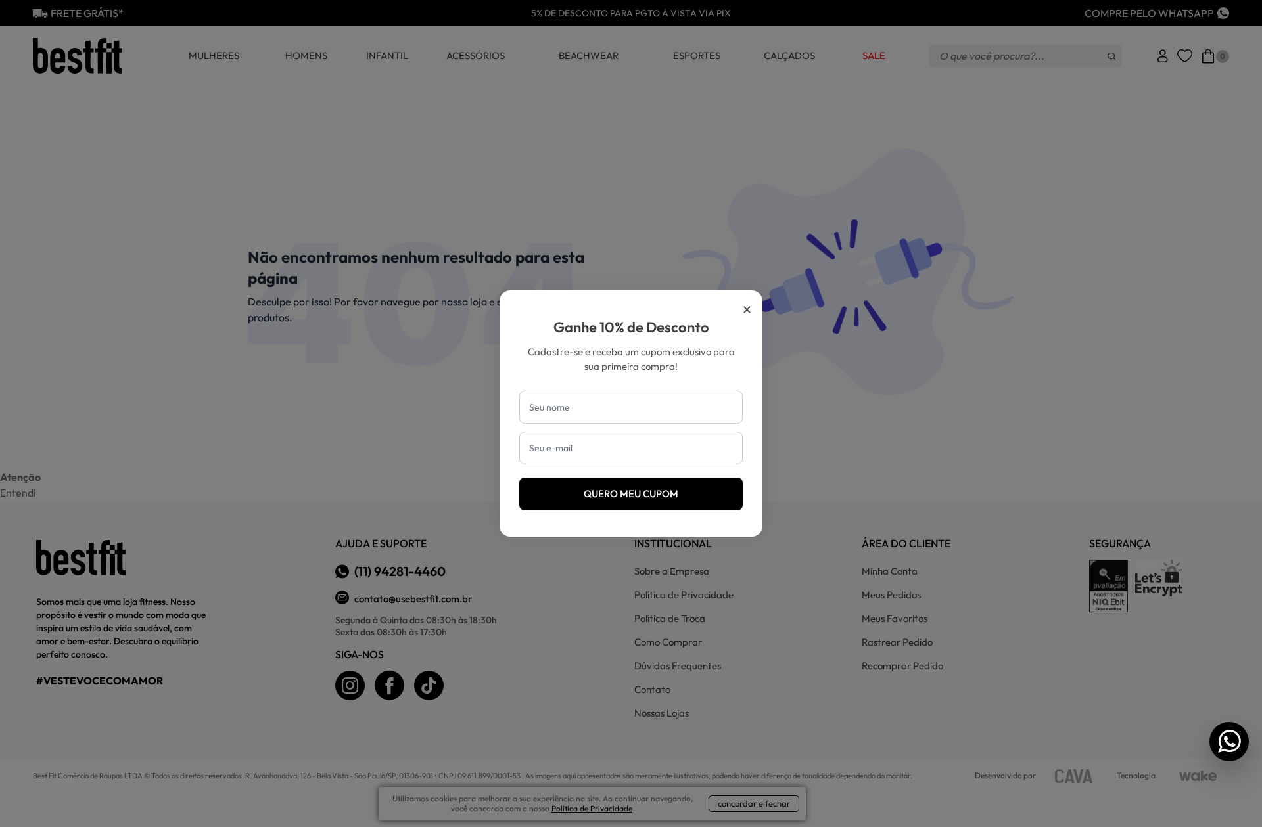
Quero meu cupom (631, 493)
